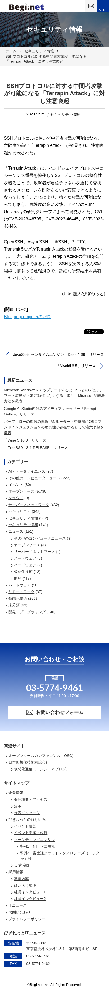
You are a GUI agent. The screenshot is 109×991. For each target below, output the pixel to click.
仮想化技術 (23, 571)
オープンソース (21, 491)
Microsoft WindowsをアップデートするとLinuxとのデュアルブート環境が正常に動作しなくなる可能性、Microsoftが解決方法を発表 (54, 395)
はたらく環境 (25, 885)
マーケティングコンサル (34, 840)
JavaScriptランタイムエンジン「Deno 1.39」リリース (58, 354)
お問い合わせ (19, 912)
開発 (17, 578)
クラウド (15, 498)
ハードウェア (25, 558)
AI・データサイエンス (26, 471)
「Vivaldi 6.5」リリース (76, 366)
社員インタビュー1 (30, 892)
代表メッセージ (27, 813)
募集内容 (21, 879)
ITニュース (17, 905)
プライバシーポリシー (27, 919)
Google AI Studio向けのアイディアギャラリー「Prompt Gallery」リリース (50, 411)
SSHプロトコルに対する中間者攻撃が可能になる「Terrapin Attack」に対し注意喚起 (46, 58)
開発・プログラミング (27, 612)
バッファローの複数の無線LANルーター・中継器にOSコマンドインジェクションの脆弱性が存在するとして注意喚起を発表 (54, 427)
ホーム (10, 51)
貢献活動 (21, 865)
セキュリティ (19, 511)
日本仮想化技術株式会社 (28, 762)
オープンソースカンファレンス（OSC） (42, 755)
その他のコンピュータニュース (34, 478)
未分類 (14, 605)
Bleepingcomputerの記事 (27, 316)
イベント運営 (25, 826)
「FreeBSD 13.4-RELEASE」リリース (36, 447)
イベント (15, 484)
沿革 (17, 806)
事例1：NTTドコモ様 (37, 846)
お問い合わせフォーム (60, 712)
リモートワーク (21, 592)
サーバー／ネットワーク (28, 505)
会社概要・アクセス (30, 799)
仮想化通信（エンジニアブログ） (42, 769)
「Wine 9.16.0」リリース (25, 440)
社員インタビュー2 (30, 899)
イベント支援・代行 (30, 833)
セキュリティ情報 (39, 51)
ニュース (15, 531)
